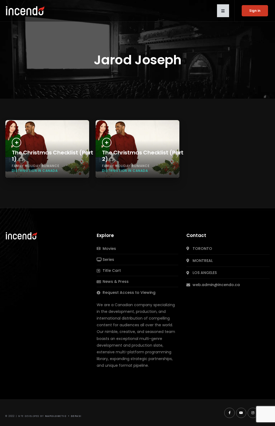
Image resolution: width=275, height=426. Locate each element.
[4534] (106, 142)
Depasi (76, 416)
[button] (223, 10)
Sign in (254, 10)
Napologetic (56, 416)
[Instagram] (253, 413)
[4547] (16, 142)
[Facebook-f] (229, 413)
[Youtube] (241, 413)
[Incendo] (21, 235)
